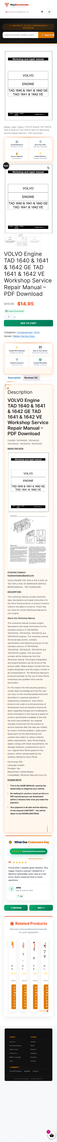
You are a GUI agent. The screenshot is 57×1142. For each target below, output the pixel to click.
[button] (48, 167)
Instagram (33, 1053)
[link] (28, 1123)
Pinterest (33, 1049)
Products (35, 1071)
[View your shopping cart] (42, 12)
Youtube (33, 1061)
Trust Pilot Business (15, 1071)
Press (11, 1061)
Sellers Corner (13, 1049)
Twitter (32, 1045)
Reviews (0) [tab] (31, 377)
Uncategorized (24, 332)
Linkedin (33, 1041)
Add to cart (28, 323)
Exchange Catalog (15, 1045)
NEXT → (41, 908)
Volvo (20, 127)
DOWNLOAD (15, 996)
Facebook (33, 1057)
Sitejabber (27, 1071)
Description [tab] (14, 377)
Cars (14, 127)
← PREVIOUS (15, 908)
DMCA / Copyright (15, 1057)
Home (7, 127)
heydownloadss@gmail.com (18, 12)
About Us (12, 1041)
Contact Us (13, 1053)
